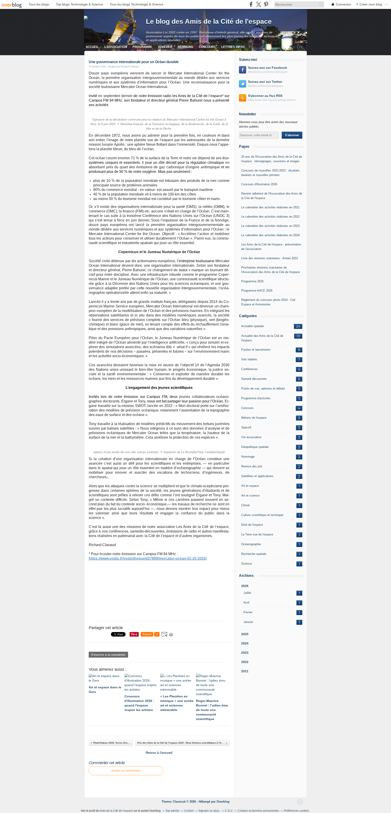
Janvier (248, 622)
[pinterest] (266, 4)
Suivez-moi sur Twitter (265, 81)
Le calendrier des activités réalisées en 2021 (270, 207)
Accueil (92, 47)
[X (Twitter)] (258, 4)
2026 (244, 586)
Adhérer (165, 47)
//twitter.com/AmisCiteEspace (265, 86)
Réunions (185, 47)
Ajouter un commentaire (126, 770)
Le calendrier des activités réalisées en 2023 (270, 226)
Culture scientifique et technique (262, 515)
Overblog (223, 801)
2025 (244, 634)
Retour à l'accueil (159, 752)
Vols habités (249, 359)
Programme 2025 (252, 281)
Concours (207, 47)
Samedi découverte (254, 378)
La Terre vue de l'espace (257, 534)
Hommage (248, 456)
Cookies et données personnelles (258, 810)
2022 (244, 662)
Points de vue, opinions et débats (263, 388)
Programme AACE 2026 (256, 290)
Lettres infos (233, 47)
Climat (245, 505)
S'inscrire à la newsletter (108, 654)
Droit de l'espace (252, 524)
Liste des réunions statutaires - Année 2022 (269, 258)
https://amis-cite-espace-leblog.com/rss (272, 100)
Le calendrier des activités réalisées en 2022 (270, 216)
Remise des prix (251, 466)
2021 (244, 671)
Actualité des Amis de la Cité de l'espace (262, 338)
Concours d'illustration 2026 (259, 184)
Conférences (249, 369)
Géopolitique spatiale (255, 447)
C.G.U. (229, 810)
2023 (244, 652)
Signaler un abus (209, 810)
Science (246, 563)
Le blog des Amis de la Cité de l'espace (209, 21)
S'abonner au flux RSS (265, 95)
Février (248, 612)
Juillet (247, 592)
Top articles (172, 810)
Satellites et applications (257, 476)
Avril (246, 602)
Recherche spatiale (253, 554)
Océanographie (251, 544)
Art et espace (250, 485)
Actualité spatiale (252, 326)
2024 (244, 643)
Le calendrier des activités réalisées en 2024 (270, 235)
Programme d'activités (255, 398)
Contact (189, 810)
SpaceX (246, 427)
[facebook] (251, 4)
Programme (142, 47)
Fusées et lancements (255, 349)
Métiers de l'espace (254, 417)
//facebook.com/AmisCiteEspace (268, 72)
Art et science (250, 495)
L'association (115, 47)
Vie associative (251, 437)
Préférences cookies (296, 810)
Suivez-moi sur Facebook (267, 67)
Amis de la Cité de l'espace (116, 810)
